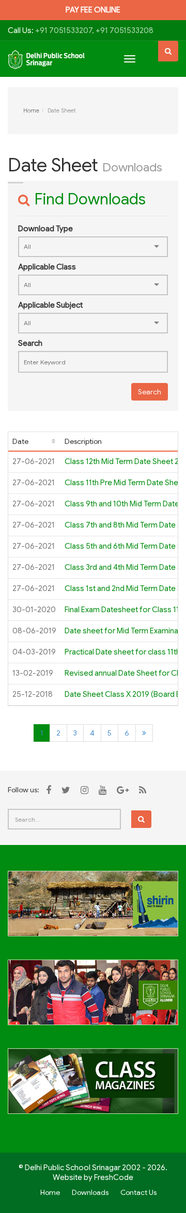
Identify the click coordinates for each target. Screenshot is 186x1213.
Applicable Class (47, 267)
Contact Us (138, 1192)
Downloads (90, 1192)
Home (31, 110)
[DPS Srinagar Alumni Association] (93, 998)
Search (30, 343)
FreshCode (113, 1177)
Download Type (45, 228)
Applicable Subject (50, 305)
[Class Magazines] (93, 1087)
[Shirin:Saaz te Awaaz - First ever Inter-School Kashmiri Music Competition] (93, 909)
